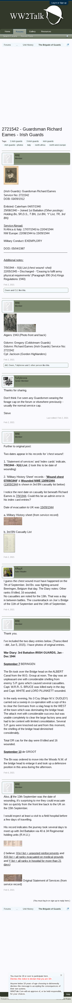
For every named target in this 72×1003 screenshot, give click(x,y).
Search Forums (10, 36)
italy (29, 145)
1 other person (35, 365)
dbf (6, 365)
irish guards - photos (14, 145)
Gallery (32, 31)
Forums (19, 32)
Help (68, 994)
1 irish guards (16, 141)
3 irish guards (33, 141)
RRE (17, 155)
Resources (46, 31)
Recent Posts (27, 36)
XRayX (19, 568)
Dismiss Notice (61, 975)
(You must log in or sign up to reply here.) (51, 901)
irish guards (48, 141)
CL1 (16, 290)
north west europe (57, 145)
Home (7, 31)
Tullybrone (20, 365)
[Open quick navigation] (68, 45)
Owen (7, 290)
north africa (40, 145)
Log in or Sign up (59, 3)
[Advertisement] (36, 87)
